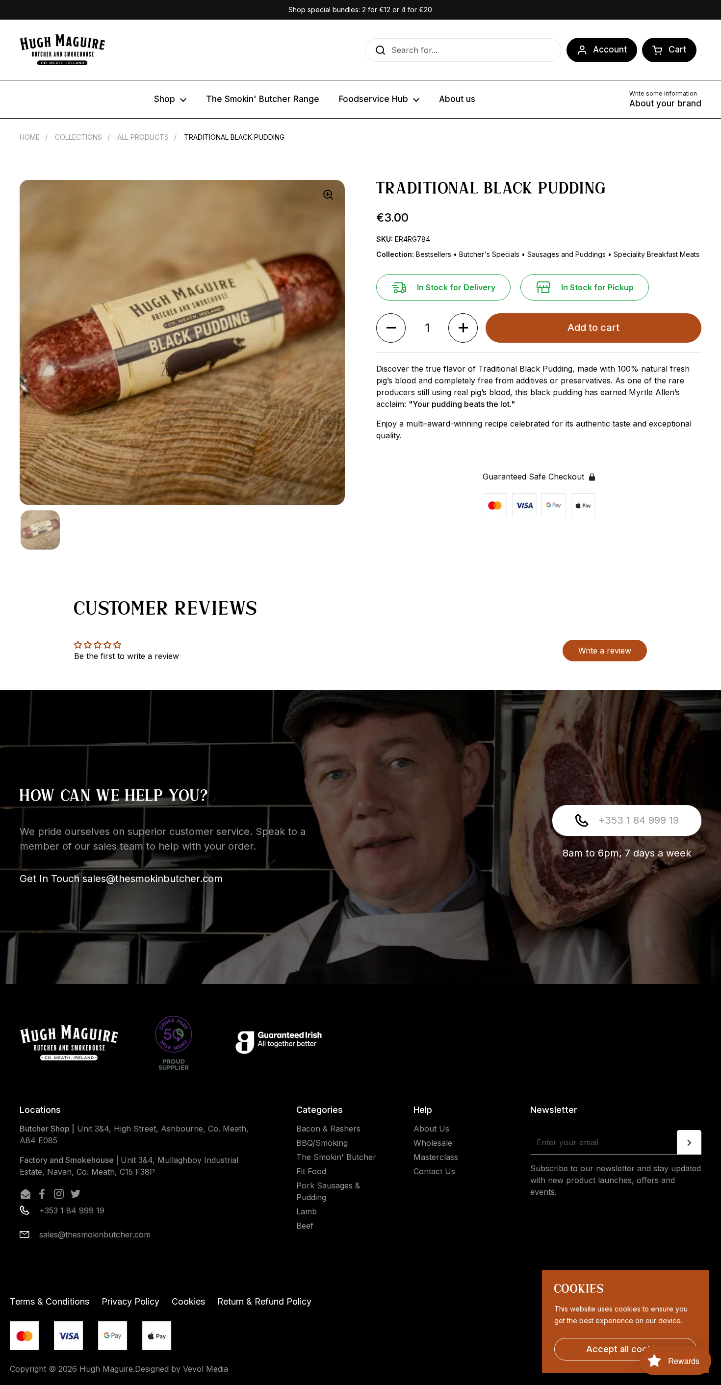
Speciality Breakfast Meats (656, 254)
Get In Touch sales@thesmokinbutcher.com (121, 878)
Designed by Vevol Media (181, 1369)
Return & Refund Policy (264, 1301)
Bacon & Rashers (328, 1128)
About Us (431, 1128)
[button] (669, 50)
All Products (143, 137)
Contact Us (434, 1171)
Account (610, 49)
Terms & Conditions (49, 1301)
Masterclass (435, 1157)
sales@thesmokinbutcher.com (95, 1234)
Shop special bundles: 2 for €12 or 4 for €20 (360, 9)
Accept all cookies (625, 1349)
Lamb (306, 1211)
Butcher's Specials (490, 254)
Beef (304, 1226)
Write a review (604, 650)
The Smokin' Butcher (336, 1157)
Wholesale (432, 1143)
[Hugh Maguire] (62, 49)
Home (30, 137)
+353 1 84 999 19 (638, 820)
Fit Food (311, 1171)
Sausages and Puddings (567, 254)
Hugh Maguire (106, 1369)
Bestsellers (434, 254)
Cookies (188, 1301)
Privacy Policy (130, 1301)
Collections (78, 137)
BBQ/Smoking (322, 1143)
